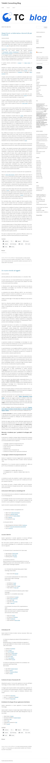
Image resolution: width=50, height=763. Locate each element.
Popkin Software (16, 515)
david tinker (38, 108)
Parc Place (15, 555)
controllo (41, 106)
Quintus (15, 556)
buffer (44, 105)
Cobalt (21, 115)
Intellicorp (25, 525)
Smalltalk (20, 72)
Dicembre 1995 (39, 176)
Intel (8, 190)
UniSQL (11, 673)
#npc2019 (41, 103)
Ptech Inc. (11, 528)
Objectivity (14, 654)
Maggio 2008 (38, 173)
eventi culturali (44, 108)
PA (45, 116)
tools (29, 260)
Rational (10, 517)
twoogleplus (38, 125)
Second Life (4, 49)
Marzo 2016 (38, 167)
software (37, 123)
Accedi (37, 185)
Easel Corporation (14, 598)
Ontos (12, 656)
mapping (39, 113)
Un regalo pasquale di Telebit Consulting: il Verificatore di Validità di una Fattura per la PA (42, 136)
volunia (44, 125)
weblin (38, 127)
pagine (37, 117)
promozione (39, 118)
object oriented (8, 260)
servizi (37, 91)
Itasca (10, 650)
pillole (37, 88)
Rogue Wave (12, 698)
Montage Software (14, 672)
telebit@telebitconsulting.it (41, 204)
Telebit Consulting (39, 96)
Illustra (11, 670)
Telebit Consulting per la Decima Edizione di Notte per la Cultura (41, 140)
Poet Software (11, 658)
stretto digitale (42, 123)
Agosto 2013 (38, 170)
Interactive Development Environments (18, 526)
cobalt (28, 259)
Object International (15, 512)
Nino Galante (10, 262)
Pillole (8, 7)
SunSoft (8, 724)
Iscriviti (39, 67)
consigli (38, 106)
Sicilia (45, 120)
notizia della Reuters (10, 174)
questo (21, 195)
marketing (44, 113)
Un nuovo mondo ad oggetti (11, 270)
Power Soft (16, 587)
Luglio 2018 (38, 165)
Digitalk (16, 597)
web (26, 140)
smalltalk (20, 260)
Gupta (14, 583)
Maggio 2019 (38, 163)
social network (18, 259)
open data (38, 86)
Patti (40, 117)
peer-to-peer (25, 103)
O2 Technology (11, 651)
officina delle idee (40, 116)
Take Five (12, 603)
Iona (8, 720)
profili (46, 117)
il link (7, 45)
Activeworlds (5, 52)
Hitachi (13, 615)
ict (23, 257)
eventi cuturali (38, 109)
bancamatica (10, 747)
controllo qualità (39, 77)
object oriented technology (22, 746)
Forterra (10, 52)
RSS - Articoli (39, 52)
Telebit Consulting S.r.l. (40, 32)
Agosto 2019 (38, 162)
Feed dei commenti (40, 188)
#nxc (44, 103)
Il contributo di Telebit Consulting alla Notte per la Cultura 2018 (42, 148)
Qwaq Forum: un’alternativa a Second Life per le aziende (17, 34)
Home (3, 7)
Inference (16, 617)
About (13, 7)
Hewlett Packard (14, 668)
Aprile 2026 (38, 160)
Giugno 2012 (38, 171)
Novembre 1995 (39, 177)
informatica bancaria (39, 112)
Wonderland (16, 52)
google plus (42, 111)
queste (25, 95)
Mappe (37, 83)
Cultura (37, 79)
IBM (13, 600)
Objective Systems (14, 514)
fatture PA (38, 111)
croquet (43, 107)
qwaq (12, 260)
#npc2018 (38, 103)
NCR (16, 722)
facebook (43, 109)
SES (14, 519)
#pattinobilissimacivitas (40, 104)
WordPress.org (39, 190)
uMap (42, 125)
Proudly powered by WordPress (7, 760)
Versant (13, 659)
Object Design (14, 653)
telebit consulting (40, 124)
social (42, 121)
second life (16, 260)
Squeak (25, 70)
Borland (16, 573)
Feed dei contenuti (39, 187)
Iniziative (38, 82)
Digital (12, 716)
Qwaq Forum (27, 63)
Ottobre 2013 (38, 168)
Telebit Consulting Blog (11, 3)
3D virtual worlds (19, 257)
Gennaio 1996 (39, 174)
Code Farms (12, 695)
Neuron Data (15, 553)
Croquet (19, 63)
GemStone (13, 648)
